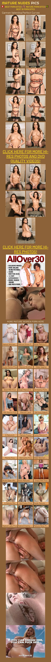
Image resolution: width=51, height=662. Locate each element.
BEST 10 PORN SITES (25, 9)
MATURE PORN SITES (35, 6)
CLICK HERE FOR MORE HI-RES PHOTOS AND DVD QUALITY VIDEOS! (25, 156)
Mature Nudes (20, 3)
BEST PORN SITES (13, 6)
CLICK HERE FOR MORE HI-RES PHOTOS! (25, 249)
